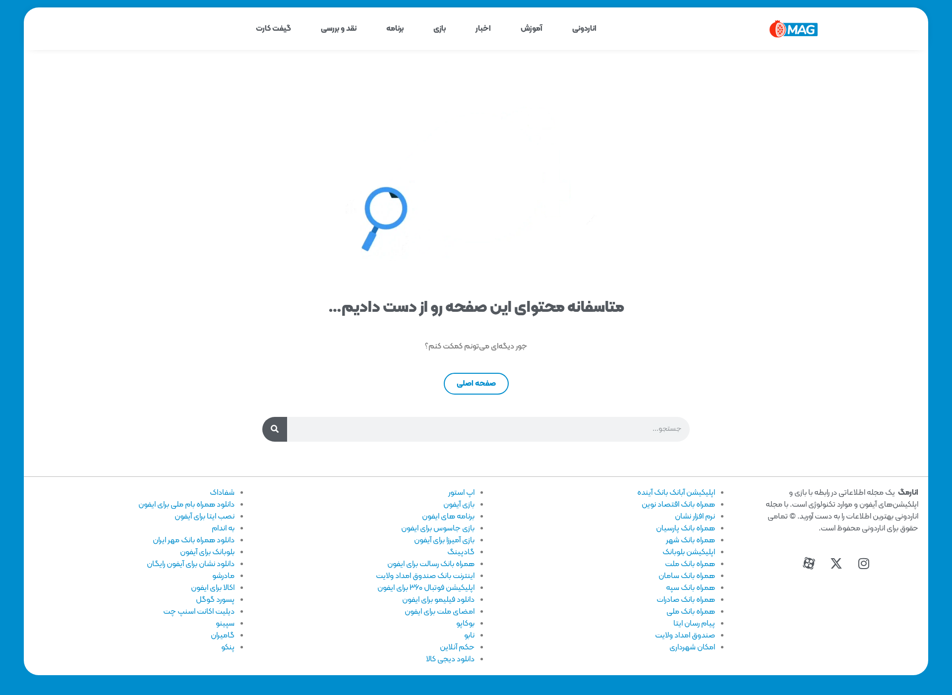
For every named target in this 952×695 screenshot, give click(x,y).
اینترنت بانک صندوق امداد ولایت (425, 576)
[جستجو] (274, 429)
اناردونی (584, 29)
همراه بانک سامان (686, 576)
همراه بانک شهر (690, 540)
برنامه (395, 29)
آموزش (531, 29)
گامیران (223, 635)
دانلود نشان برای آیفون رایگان (191, 564)
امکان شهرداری (692, 647)
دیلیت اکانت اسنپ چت (199, 612)
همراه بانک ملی (690, 612)
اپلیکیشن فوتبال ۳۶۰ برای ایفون (426, 588)
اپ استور (461, 493)
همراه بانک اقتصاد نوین (678, 505)
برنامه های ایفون (448, 516)
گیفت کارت (273, 29)
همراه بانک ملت (690, 564)
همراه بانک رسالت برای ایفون (431, 564)
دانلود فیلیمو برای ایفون (438, 600)
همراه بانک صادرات (685, 600)
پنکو (228, 647)
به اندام (223, 528)
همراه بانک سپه (690, 588)
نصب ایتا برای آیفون (205, 516)
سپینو (225, 624)
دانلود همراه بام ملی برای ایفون (186, 505)
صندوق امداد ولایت (685, 635)
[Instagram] (863, 563)
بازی (439, 29)
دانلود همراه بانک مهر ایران (194, 540)
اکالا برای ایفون (213, 588)
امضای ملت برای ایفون (440, 612)
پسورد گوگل (215, 600)
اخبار (483, 29)
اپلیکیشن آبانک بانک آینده (676, 493)
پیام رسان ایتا (694, 624)
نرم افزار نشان (695, 516)
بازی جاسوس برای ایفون (438, 528)
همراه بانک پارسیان (685, 528)
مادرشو (223, 576)
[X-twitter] (836, 563)
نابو (469, 635)
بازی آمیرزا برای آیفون (444, 540)
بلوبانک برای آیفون (207, 552)
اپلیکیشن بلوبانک (688, 552)
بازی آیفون (459, 505)
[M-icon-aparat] (809, 563)
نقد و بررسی (339, 29)
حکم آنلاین (457, 647)
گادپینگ (461, 552)
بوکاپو (465, 624)
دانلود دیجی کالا (450, 659)
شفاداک (222, 493)
